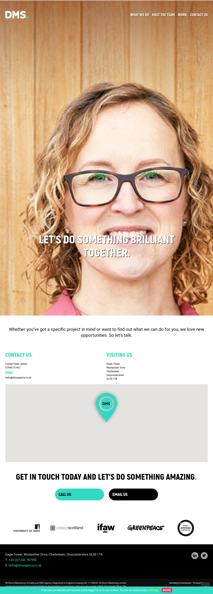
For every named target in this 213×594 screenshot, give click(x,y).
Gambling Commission (180, 583)
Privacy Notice (200, 583)
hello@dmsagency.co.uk (25, 565)
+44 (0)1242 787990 (22, 560)
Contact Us (199, 14)
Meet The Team (163, 14)
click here (153, 590)
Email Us (120, 494)
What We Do (139, 14)
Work (182, 14)
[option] (106, 237)
